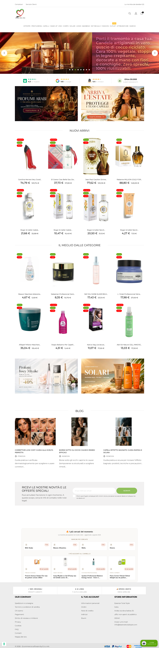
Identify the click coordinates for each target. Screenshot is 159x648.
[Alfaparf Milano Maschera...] (42, 308)
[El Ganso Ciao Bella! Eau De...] (75, 143)
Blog (79, 411)
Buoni (83, 618)
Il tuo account (90, 597)
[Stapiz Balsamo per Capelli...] (75, 308)
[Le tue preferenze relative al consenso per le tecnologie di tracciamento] (4, 644)
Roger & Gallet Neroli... (96, 230)
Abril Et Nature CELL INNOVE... (129, 345)
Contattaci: (19, 4)
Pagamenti (19, 614)
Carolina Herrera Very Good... (29, 179)
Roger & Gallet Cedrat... (29, 230)
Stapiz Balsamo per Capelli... (62, 345)
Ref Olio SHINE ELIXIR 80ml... (96, 294)
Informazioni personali (90, 603)
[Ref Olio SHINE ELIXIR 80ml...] (108, 257)
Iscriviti (126, 491)
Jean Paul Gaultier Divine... (96, 179)
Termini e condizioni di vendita (27, 607)
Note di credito (87, 611)
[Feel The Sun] (112, 376)
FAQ (17, 629)
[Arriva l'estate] (112, 103)
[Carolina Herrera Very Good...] (42, 143)
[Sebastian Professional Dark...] (75, 257)
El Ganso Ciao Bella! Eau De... (63, 179)
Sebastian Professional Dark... (63, 294)
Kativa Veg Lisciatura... (96, 345)
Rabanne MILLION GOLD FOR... (129, 179)
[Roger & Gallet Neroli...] (108, 193)
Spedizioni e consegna (24, 603)
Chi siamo (19, 611)
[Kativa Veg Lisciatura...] (108, 308)
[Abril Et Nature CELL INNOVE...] (142, 308)
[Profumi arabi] (46, 103)
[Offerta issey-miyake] (46, 376)
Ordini (83, 607)
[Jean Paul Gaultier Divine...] (108, 143)
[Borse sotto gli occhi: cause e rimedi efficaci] (79, 431)
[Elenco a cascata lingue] (136, 13)
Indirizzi (84, 614)
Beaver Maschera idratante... (29, 294)
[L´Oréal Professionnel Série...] (142, 257)
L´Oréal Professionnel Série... (129, 294)
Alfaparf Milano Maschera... (30, 345)
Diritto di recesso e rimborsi (26, 618)
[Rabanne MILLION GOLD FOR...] (142, 143)
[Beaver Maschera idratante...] (42, 257)
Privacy (18, 622)
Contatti (18, 633)
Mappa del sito (21, 637)
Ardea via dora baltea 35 (124, 611)
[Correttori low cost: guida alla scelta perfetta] (35, 431)
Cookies (18, 626)
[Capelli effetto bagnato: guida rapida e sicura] (123, 431)
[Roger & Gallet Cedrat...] (42, 193)
